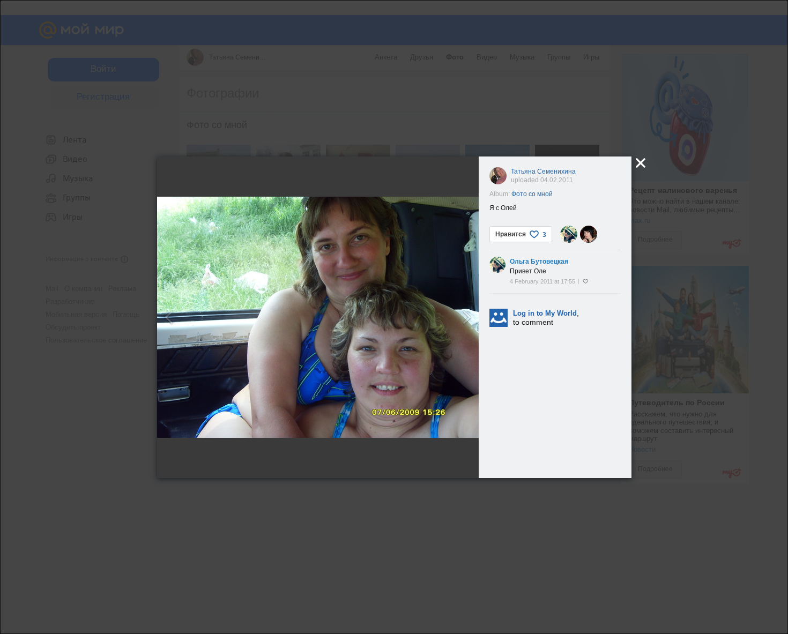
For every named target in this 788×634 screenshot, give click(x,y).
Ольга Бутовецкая (539, 261)
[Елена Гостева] (588, 234)
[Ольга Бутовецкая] (568, 234)
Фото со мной (532, 194)
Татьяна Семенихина (543, 171)
